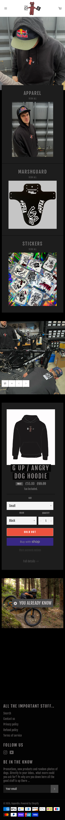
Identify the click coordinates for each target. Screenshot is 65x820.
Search (7, 713)
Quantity (46, 513)
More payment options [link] (30, 550)
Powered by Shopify (30, 803)
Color (21, 513)
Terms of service (12, 735)
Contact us (9, 719)
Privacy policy (10, 724)
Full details (29, 561)
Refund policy (10, 730)
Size (30, 498)
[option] (32, 53)
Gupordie (15, 803)
